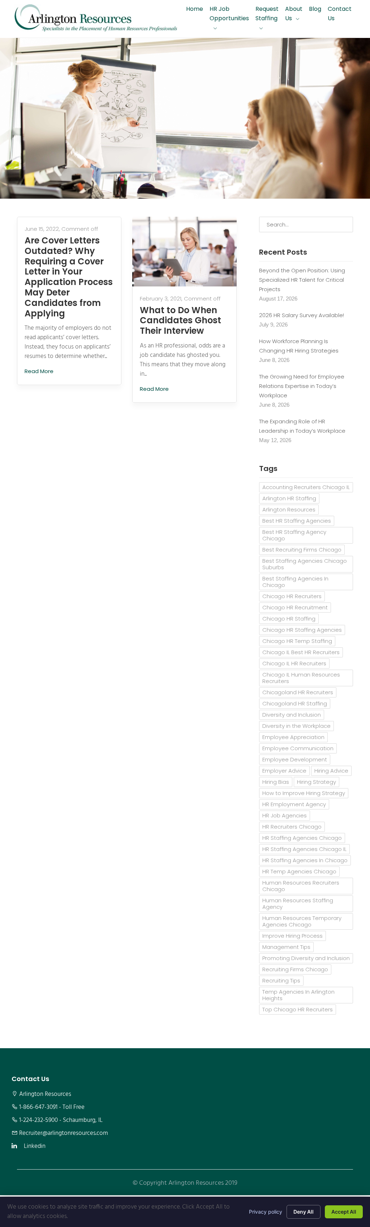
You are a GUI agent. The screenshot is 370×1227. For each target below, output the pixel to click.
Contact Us (340, 13)
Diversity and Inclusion (291, 714)
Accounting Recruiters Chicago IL (306, 487)
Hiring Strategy (316, 782)
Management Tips (286, 947)
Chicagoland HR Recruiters (297, 692)
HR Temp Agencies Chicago (299, 871)
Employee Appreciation (293, 737)
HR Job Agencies (284, 815)
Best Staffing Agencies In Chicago (295, 582)
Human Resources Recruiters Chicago (300, 886)
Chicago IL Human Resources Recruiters (301, 678)
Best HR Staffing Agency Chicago (294, 535)
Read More (40, 371)
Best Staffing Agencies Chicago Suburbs (304, 564)
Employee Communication (298, 748)
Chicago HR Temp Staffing (297, 641)
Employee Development (294, 759)
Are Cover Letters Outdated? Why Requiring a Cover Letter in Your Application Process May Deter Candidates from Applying (69, 277)
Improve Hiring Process (292, 935)
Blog (315, 9)
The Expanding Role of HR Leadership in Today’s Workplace (302, 426)
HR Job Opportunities (229, 13)
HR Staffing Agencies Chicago (302, 838)
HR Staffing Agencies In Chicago (305, 860)
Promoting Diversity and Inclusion (306, 958)
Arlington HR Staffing (289, 498)
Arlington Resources (288, 509)
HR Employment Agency (294, 804)
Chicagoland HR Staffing (294, 703)
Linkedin (35, 1146)
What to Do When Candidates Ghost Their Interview (180, 320)
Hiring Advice (331, 770)
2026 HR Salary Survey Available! (301, 315)
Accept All (343, 1212)
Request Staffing (267, 13)
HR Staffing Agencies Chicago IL (304, 849)
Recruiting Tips (281, 980)
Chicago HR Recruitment (295, 607)
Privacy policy (265, 1212)
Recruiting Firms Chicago (295, 969)
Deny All (303, 1212)
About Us (293, 13)
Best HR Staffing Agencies (296, 520)
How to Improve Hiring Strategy (303, 793)
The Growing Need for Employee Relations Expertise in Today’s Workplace (301, 386)
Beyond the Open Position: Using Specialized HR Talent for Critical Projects (302, 280)
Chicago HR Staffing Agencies (302, 630)
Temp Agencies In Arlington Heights (298, 995)
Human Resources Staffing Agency (297, 904)
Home (194, 9)
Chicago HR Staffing (288, 618)
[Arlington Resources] (95, 19)
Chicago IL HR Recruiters (294, 663)
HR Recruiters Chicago (292, 826)
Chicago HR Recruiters (292, 596)
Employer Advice (284, 770)
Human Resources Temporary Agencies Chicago (301, 921)
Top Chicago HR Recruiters (297, 1009)
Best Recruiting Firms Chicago (301, 549)
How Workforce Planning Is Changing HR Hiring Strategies (299, 345)
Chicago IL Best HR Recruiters (301, 652)
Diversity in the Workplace (296, 726)
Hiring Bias (275, 782)
